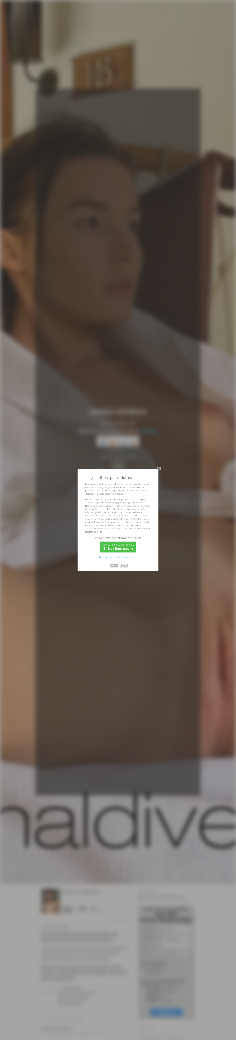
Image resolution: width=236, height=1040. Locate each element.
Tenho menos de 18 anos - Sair (118, 557)
